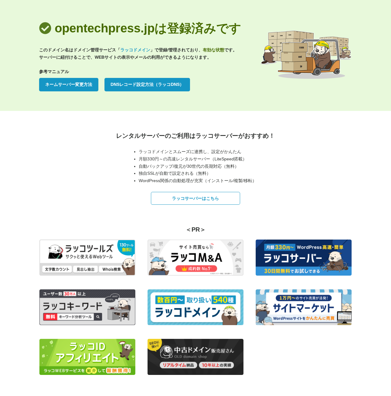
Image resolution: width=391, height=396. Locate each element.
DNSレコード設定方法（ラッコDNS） (147, 84)
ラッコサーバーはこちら (195, 198)
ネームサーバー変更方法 (68, 84)
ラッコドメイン (135, 49)
